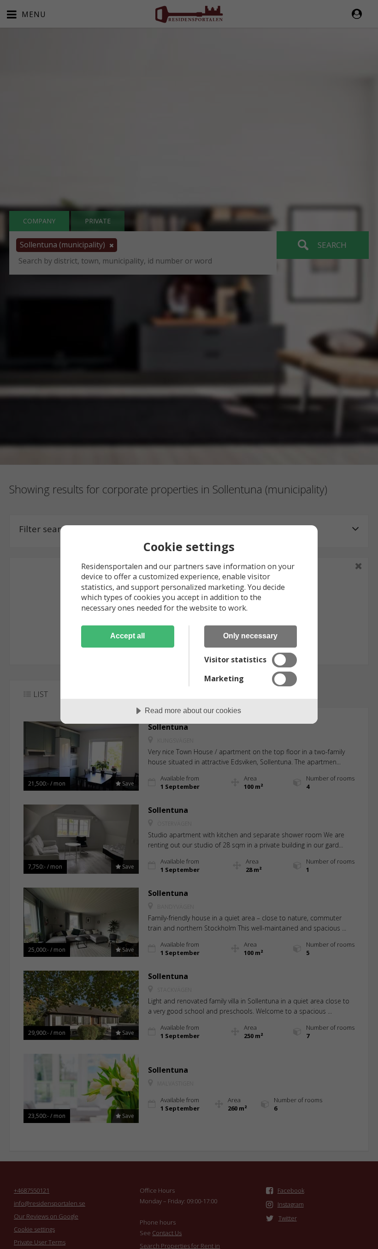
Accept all (127, 635)
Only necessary (250, 635)
